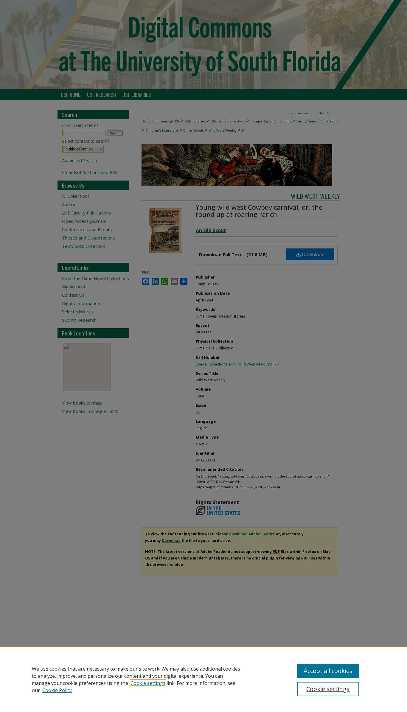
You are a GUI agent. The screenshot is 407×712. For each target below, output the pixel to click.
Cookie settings (148, 683)
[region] (203, 679)
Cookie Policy (57, 690)
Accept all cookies (328, 671)
